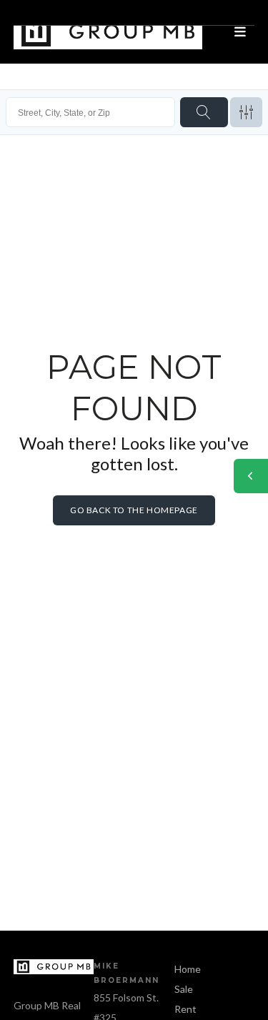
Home (187, 969)
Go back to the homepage (134, 510)
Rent (185, 1009)
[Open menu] (240, 32)
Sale (183, 989)
